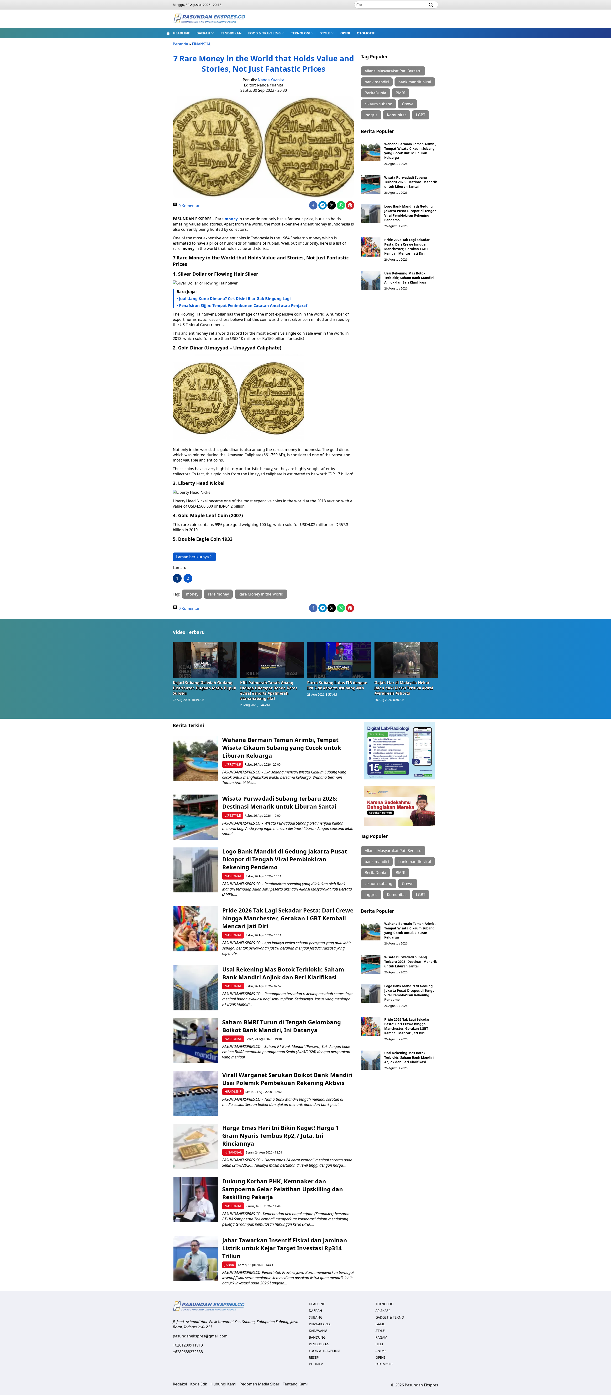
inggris (371, 115)
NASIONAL (233, 876)
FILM (379, 1344)
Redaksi (180, 1384)
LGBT (420, 115)
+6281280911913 (188, 1345)
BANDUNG (317, 1337)
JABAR (229, 1264)
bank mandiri (377, 82)
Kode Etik (198, 1384)
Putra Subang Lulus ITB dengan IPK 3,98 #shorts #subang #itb (337, 685)
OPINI (345, 33)
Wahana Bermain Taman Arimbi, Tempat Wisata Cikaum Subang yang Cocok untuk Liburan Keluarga (410, 151)
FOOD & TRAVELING (264, 33)
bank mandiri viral (414, 82)
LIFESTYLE (233, 764)
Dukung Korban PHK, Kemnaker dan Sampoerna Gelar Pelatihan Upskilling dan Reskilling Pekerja (282, 1189)
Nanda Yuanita (271, 79)
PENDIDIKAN (231, 33)
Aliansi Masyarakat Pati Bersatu (393, 71)
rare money (218, 594)
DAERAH (203, 33)
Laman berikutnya (192, 556)
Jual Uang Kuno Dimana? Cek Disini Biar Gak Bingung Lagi (235, 298)
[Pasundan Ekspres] (209, 18)
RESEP (314, 1357)
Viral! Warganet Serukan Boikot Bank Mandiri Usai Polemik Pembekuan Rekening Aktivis (287, 1079)
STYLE (325, 33)
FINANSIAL (201, 44)
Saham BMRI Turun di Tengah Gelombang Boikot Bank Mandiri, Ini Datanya (281, 1026)
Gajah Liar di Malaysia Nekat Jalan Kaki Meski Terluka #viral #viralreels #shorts (403, 688)
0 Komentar (189, 205)
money (188, 248)
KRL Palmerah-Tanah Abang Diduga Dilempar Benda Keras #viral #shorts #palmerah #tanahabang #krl (268, 690)
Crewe (407, 104)
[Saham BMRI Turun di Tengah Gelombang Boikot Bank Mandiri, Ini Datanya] (195, 1040)
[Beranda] (168, 33)
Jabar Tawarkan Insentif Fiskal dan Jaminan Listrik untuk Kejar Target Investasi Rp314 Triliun (284, 1248)
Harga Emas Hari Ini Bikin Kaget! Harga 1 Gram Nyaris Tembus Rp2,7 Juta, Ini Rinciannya (280, 1135)
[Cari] (431, 5)
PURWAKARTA (320, 1324)
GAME (380, 1324)
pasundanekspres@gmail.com (200, 1336)
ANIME (380, 1350)
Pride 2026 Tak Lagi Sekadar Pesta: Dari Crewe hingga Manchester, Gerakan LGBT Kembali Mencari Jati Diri (407, 246)
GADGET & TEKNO (389, 1317)
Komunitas (396, 115)
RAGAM (381, 1337)
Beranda (180, 44)
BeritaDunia (375, 93)
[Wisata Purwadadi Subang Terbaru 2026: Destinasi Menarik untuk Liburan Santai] (370, 184)
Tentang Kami (295, 1384)
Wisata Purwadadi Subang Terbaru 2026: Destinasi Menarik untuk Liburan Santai (410, 182)
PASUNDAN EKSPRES (192, 218)
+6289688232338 (188, 1351)
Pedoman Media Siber (259, 1384)
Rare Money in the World (260, 594)
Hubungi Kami (223, 1384)
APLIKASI (382, 1310)
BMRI (400, 93)
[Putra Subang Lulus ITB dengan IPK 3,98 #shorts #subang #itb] (339, 660)
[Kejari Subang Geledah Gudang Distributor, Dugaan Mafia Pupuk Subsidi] (205, 660)
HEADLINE (181, 33)
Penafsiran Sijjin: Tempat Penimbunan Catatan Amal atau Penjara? (243, 305)
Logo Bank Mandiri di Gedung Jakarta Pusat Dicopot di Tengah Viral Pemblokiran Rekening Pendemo (410, 213)
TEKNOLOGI (300, 33)
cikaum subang (378, 104)
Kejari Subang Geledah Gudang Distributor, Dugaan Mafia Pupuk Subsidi (204, 688)
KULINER (316, 1364)
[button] (205, 33)
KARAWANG (318, 1330)
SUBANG (315, 1317)
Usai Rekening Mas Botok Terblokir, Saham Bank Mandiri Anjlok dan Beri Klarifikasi (409, 277)
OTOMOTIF (366, 33)
